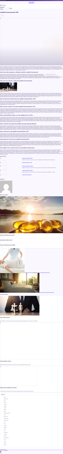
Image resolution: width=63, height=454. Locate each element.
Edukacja (5, 404)
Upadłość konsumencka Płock (26, 174)
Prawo (2, 9)
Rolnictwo (5, 427)
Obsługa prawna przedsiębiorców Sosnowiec (8, 387)
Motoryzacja (6, 416)
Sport (4, 430)
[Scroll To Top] (0, 451)
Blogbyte (6, 450)
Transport (5, 434)
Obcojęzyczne (6, 420)
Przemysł (5, 425)
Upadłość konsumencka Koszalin (27, 158)
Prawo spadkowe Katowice (5, 317)
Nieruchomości (6, 418)
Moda (5, 414)
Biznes (5, 397)
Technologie (6, 432)
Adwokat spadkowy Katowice (5, 361)
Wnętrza (5, 443)
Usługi (5, 441)
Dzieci (5, 400)
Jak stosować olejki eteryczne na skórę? (7, 235)
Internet (5, 411)
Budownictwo (6, 398)
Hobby (5, 407)
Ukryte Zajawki (6, 437)
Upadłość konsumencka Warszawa (27, 170)
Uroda (5, 439)
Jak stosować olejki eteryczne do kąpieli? (7, 245)
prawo (3, 67)
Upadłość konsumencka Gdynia (27, 162)
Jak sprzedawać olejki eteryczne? (6, 240)
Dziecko (5, 402)
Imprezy (5, 409)
